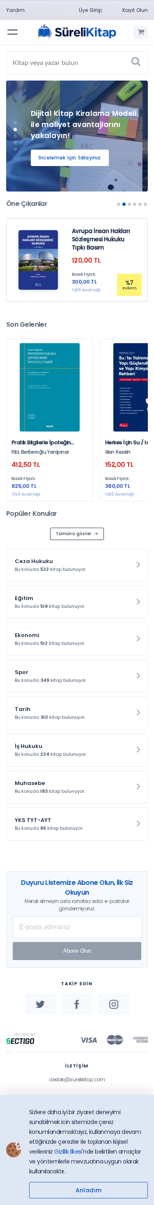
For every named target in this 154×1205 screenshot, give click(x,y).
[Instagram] (113, 1004)
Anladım (88, 1190)
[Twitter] (40, 1004)
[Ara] (135, 63)
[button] (15, 123)
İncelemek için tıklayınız (70, 157)
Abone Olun (77, 951)
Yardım (15, 10)
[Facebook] (77, 1004)
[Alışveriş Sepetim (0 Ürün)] (141, 32)
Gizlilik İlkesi (68, 1151)
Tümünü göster (73, 534)
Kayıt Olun (135, 10)
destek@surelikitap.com (77, 1079)
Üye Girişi (90, 10)
